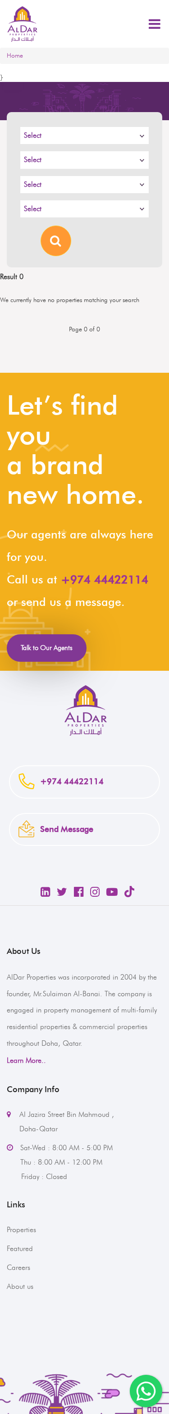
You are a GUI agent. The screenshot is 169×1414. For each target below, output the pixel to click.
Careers (18, 1267)
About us (20, 1286)
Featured (20, 1248)
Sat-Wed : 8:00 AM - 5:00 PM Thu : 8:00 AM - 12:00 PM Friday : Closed (60, 1162)
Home (15, 55)
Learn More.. (26, 1060)
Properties (21, 1229)
